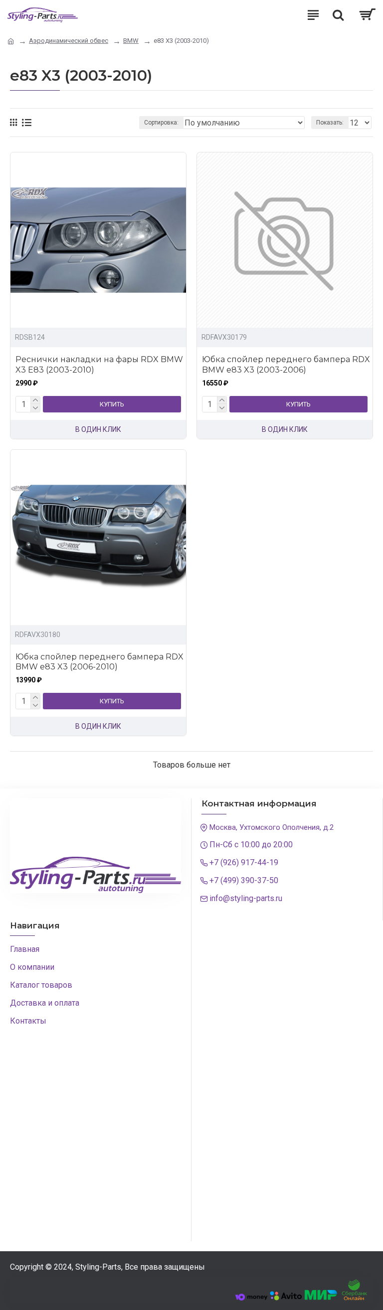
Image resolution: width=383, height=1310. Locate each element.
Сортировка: (161, 122)
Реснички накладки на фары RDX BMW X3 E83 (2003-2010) (99, 365)
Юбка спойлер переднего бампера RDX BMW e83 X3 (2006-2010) (99, 662)
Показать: (330, 122)
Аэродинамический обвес (68, 40)
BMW (131, 40)
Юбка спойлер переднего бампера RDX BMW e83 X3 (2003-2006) (286, 365)
